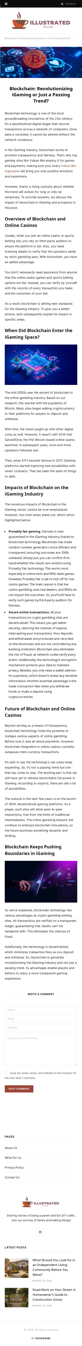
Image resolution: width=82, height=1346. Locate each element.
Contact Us (12, 1177)
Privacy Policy (14, 1167)
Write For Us (13, 1157)
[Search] (62, 4)
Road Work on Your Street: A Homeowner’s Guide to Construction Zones (54, 1294)
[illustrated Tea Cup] (41, 20)
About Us (11, 1148)
